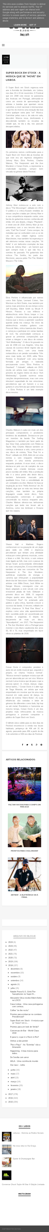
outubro (14, 976)
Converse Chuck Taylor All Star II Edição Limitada (23, 1184)
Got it (32, 25)
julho (13, 988)
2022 (10, 950)
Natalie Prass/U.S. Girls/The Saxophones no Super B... (22, 992)
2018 (10, 965)
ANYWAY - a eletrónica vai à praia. (24, 896)
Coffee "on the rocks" (19, 1010)
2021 (10, 954)
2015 (10, 1102)
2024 (10, 942)
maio (13, 1074)
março (14, 1081)
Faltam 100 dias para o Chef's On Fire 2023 (24, 806)
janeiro (14, 1089)
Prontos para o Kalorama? (24, 851)
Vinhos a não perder (19, 1041)
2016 (10, 1098)
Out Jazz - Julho (17, 1065)
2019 (10, 961)
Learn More (20, 25)
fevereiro (15, 1085)
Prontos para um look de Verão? (24, 1027)
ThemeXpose (41, 1229)
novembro (15, 972)
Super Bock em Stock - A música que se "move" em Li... (27, 1021)
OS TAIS (24, 1229)
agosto (14, 984)
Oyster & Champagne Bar (24, 1159)
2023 (10, 946)
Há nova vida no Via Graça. (24, 1146)
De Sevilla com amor (19, 1057)
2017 (10, 1094)
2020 (10, 957)
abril (13, 1077)
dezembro (15, 969)
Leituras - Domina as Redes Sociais (28, 1133)
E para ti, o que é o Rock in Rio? (24, 1037)
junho (13, 1070)
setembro (15, 980)
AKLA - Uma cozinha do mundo (24, 1061)
